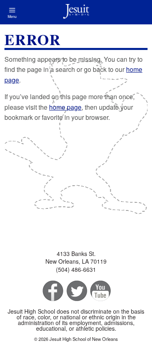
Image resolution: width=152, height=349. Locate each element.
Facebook (52, 291)
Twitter (76, 291)
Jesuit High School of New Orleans (76, 12)
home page (65, 107)
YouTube (100, 291)
